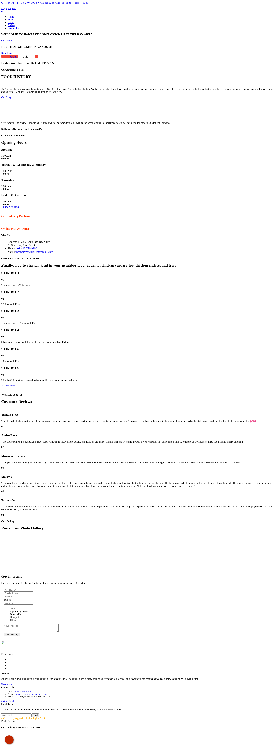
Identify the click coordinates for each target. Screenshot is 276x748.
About (11, 22)
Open (20, 56)
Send (35, 715)
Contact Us (13, 28)
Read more (6, 684)
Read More (7, 53)
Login (4, 8)
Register (12, 8)
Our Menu (6, 40)
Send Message (12, 634)
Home (11, 16)
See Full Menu (8, 385)
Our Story (6, 97)
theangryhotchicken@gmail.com (62, 2)
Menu (11, 19)
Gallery (11, 25)
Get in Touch (8, 701)
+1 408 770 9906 (19, 2)
